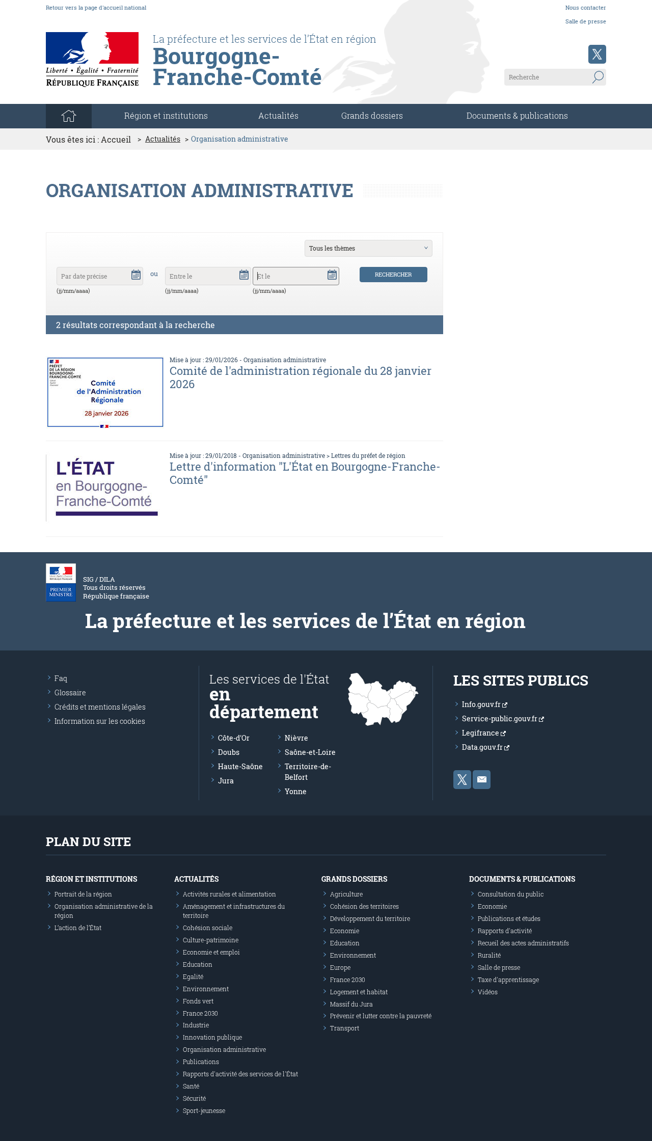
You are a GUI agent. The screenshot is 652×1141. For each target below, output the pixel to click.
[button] (136, 274)
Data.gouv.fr (483, 747)
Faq (61, 678)
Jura (226, 780)
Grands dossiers (372, 115)
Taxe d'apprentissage (508, 979)
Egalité (193, 976)
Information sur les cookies (100, 721)
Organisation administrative (284, 360)
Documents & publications (517, 115)
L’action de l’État (78, 927)
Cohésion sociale (207, 927)
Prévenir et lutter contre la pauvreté (380, 1016)
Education (197, 964)
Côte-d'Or (234, 738)
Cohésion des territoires (364, 906)
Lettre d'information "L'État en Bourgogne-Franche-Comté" (305, 473)
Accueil (116, 139)
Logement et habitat (359, 992)
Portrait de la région (83, 894)
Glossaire (70, 692)
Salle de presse (585, 21)
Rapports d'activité (505, 931)
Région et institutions (91, 879)
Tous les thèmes (332, 248)
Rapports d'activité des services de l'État (240, 1074)
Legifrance (481, 733)
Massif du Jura (351, 1004)
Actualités (278, 115)
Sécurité (194, 1098)
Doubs (228, 752)
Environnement (206, 989)
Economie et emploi (211, 952)
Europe (340, 967)
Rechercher (393, 274)
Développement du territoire (370, 918)
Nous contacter (585, 7)
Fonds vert (198, 1001)
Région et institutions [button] (166, 115)
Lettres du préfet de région (368, 455)
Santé (191, 1086)
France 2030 (200, 1013)
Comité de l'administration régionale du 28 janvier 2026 (300, 377)
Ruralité (489, 955)
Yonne (296, 791)
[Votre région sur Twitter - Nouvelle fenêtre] (597, 54)
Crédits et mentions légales (100, 707)
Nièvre (296, 738)
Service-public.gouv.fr (500, 718)
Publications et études (509, 918)
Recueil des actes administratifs (523, 943)
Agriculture (346, 894)
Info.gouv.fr (482, 704)
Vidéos (488, 992)
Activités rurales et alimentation (229, 894)
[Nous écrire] (482, 779)
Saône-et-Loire (310, 752)
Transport (344, 1028)
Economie (344, 931)
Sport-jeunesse (204, 1110)
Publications (201, 1061)
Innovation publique (212, 1037)
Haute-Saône (240, 766)
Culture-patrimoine (210, 940)
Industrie (196, 1025)
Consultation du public (511, 894)
